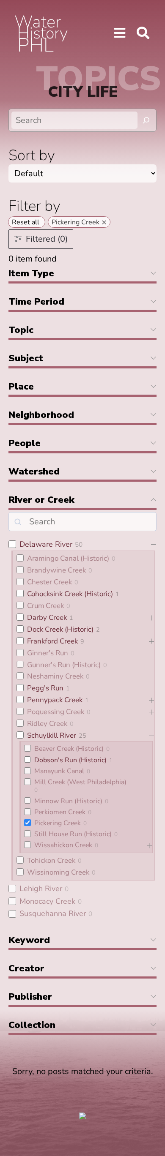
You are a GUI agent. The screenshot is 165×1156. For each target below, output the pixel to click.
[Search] (146, 120)
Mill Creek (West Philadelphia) (80, 782)
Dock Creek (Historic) (60, 629)
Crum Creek (45, 606)
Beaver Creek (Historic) (69, 748)
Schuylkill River (51, 735)
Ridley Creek (47, 723)
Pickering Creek (57, 823)
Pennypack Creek (54, 700)
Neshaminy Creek (55, 676)
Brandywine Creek (56, 570)
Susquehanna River (52, 913)
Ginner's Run (47, 653)
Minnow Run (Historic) (68, 801)
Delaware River (45, 544)
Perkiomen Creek (59, 812)
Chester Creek (49, 582)
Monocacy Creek (47, 901)
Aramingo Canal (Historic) (68, 558)
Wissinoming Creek (58, 872)
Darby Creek (47, 617)
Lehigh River (40, 888)
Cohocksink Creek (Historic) (70, 594)
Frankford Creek (52, 641)
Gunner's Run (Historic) (64, 665)
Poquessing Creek (55, 712)
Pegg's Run (45, 688)
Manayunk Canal (59, 771)
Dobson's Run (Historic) (70, 760)
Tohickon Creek (51, 860)
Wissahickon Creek (63, 845)
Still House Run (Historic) (73, 834)
